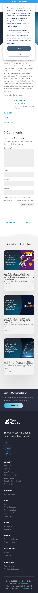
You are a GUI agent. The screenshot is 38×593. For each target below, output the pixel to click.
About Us (7, 466)
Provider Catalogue (11, 569)
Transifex (7, 555)
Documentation (10, 510)
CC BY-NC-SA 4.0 (25, 588)
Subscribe (13, 405)
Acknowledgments (11, 475)
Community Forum (11, 539)
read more (7, 287)
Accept (19, 48)
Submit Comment (27, 204)
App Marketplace (10, 566)
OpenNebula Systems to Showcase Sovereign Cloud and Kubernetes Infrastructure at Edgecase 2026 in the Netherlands (19, 276)
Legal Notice (9, 478)
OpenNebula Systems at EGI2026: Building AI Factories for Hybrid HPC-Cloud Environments (18, 320)
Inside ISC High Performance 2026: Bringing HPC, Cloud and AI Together (18, 363)
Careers (7, 469)
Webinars (7, 529)
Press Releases (10, 507)
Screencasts (8, 526)
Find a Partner (9, 494)
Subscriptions (23, 1)
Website (7, 189)
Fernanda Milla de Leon (14, 281)
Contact (13, 1)
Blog (5, 504)
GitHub (6, 552)
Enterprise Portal (10, 542)
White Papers (9, 516)
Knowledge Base (10, 513)
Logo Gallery (9, 472)
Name (6, 171)
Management (8, 122)
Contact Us (8, 484)
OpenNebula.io (22, 583)
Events (6, 117)
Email (6, 180)
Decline (19, 54)
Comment (8, 148)
